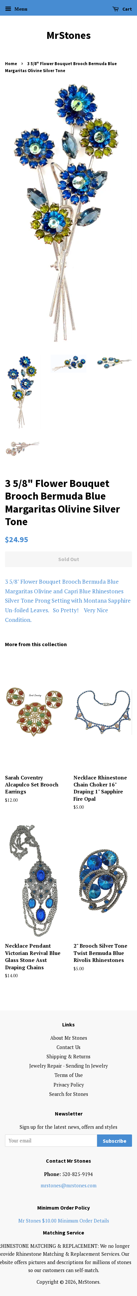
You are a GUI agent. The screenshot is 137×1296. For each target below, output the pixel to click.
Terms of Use (69, 1075)
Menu (20, 9)
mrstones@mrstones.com (68, 1185)
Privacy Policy (69, 1085)
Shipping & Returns (68, 1056)
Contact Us (68, 1047)
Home (11, 63)
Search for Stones (68, 1094)
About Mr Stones (68, 1038)
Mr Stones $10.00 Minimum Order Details (63, 1221)
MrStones (69, 35)
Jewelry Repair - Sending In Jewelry (68, 1066)
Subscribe (114, 1140)
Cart (126, 9)
